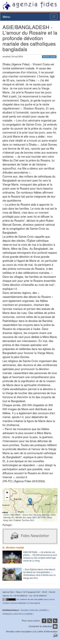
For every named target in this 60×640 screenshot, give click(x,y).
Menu (6, 16)
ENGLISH (34, 610)
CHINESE (28, 614)
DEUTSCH (18, 614)
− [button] (7, 497)
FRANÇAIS (7, 614)
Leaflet (6, 514)
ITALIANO (24, 610)
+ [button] (7, 492)
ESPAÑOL (44, 610)
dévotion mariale (49, 57)
